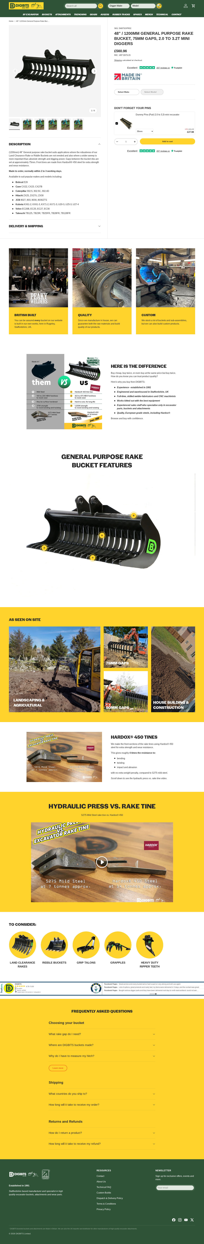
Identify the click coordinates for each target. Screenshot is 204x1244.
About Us (101, 1181)
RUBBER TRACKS (121, 14)
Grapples (117, 962)
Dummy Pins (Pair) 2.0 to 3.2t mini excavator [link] (157, 114)
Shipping (118, 60)
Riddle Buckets (54, 962)
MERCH (149, 14)
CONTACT (176, 14)
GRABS (93, 14)
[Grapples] (117, 944)
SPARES (137, 14)
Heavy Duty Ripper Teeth (150, 964)
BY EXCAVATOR (31, 14)
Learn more (58, 1068)
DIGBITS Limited (23, 1234)
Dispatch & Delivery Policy (110, 1198)
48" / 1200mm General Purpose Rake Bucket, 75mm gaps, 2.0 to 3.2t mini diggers (32, 21)
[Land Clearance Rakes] (22, 944)
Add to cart (167, 141)
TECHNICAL (162, 14)
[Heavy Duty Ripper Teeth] (149, 944)
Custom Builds (104, 1193)
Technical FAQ (104, 1187)
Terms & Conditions (106, 1204)
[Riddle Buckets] (54, 944)
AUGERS (104, 14)
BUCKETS (47, 14)
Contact (100, 1176)
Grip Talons (86, 962)
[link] (126, 123)
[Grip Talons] (86, 944)
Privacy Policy (104, 1209)
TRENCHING (80, 14)
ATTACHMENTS (63, 14)
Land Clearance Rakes (22, 964)
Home (11, 21)
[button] (193, 6)
